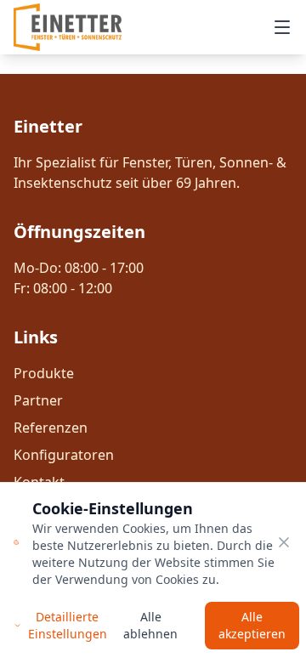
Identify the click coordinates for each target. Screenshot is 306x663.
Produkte (44, 373)
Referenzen (51, 427)
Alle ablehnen (150, 625)
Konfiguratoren (64, 454)
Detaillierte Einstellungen (67, 625)
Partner (38, 400)
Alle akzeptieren (252, 625)
